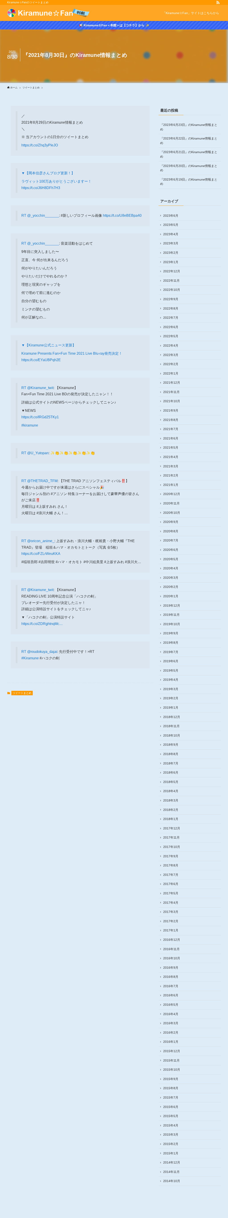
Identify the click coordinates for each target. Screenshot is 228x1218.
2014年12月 (171, 1162)
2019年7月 (170, 652)
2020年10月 (171, 512)
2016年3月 (170, 1023)
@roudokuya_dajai (42, 652)
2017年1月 (170, 930)
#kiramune (29, 425)
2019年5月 (170, 670)
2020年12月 (171, 494)
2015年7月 (170, 1097)
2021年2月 (170, 475)
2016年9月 (170, 967)
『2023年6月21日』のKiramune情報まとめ (188, 154)
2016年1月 (170, 1041)
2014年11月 (171, 1172)
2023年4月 (170, 234)
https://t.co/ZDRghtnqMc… (42, 624)
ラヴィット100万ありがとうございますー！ (56, 181)
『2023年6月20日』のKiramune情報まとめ (188, 168)
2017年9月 (170, 856)
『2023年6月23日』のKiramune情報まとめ (188, 127)
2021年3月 (170, 466)
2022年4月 (170, 345)
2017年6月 (170, 884)
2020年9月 (170, 522)
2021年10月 (171, 401)
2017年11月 (171, 837)
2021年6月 (170, 438)
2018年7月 (170, 763)
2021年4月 (170, 457)
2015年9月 (170, 1079)
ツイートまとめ (22, 693)
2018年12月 (171, 717)
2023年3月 (170, 243)
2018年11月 (171, 726)
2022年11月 (171, 280)
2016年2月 (170, 1032)
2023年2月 (170, 252)
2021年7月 (170, 429)
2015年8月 (170, 1088)
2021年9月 (170, 410)
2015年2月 (170, 1144)
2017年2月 (170, 921)
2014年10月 (171, 1181)
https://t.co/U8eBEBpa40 (122, 215)
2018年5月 (170, 782)
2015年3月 (170, 1134)
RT (24, 215)
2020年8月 (170, 531)
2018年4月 (170, 791)
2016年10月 (171, 958)
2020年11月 (171, 503)
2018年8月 (170, 754)
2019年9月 (170, 633)
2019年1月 (170, 707)
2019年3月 (170, 689)
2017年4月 (170, 902)
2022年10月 (171, 289)
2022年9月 (170, 299)
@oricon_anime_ (40, 541)
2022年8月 (170, 308)
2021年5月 (170, 447)
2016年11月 (171, 949)
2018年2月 (170, 810)
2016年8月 (170, 977)
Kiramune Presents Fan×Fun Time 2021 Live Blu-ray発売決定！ (71, 353)
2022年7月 (170, 317)
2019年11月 (171, 614)
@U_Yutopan (38, 453)
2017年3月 (170, 912)
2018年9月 (170, 744)
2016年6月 (170, 995)
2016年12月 (171, 939)
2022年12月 (171, 271)
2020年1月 (170, 596)
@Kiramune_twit (40, 388)
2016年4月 (170, 1014)
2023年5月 (170, 225)
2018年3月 (170, 800)
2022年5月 (170, 336)
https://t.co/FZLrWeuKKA (40, 554)
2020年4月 (170, 568)
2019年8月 (170, 642)
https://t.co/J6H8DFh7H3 (40, 188)
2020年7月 (170, 540)
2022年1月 (170, 373)
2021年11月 (171, 392)
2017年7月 (170, 875)
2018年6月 (170, 772)
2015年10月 (171, 1069)
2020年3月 (170, 577)
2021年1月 (170, 485)
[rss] (218, 2)
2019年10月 (171, 624)
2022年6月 (170, 327)
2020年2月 (170, 587)
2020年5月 (170, 559)
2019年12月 (171, 605)
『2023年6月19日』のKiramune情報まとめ (188, 182)
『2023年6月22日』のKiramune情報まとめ (188, 141)
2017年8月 (170, 865)
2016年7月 (170, 986)
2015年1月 (170, 1153)
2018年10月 (171, 735)
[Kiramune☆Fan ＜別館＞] (48, 12)
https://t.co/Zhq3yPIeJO (39, 145)
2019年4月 (170, 679)
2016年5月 (170, 1004)
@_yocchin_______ (43, 215)
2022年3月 (170, 355)
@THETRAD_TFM (42, 481)
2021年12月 (171, 382)
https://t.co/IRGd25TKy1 (40, 417)
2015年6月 (170, 1107)
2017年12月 (171, 828)
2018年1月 (170, 819)
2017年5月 (170, 893)
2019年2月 (170, 698)
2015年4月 (170, 1125)
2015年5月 (170, 1116)
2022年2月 (170, 364)
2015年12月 (171, 1051)
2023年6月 (170, 215)
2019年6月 (170, 661)
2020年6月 (170, 550)
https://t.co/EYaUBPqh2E (41, 360)
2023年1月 (170, 262)
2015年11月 (171, 1060)
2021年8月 (170, 420)
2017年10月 (171, 847)
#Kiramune (30, 658)
